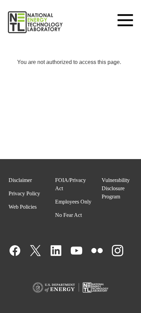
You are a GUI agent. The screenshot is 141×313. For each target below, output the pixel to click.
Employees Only (73, 202)
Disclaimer (20, 180)
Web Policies (23, 207)
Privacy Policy (24, 193)
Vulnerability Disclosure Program (116, 188)
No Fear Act (68, 215)
